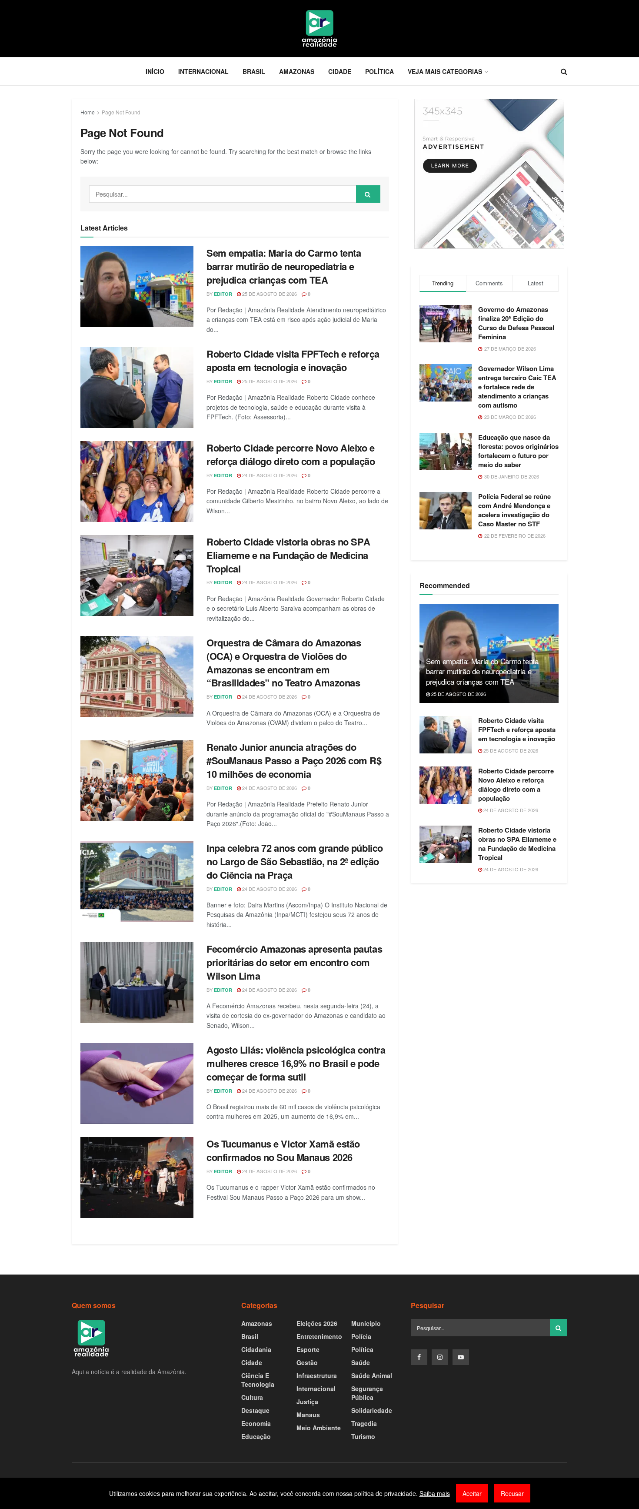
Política (379, 71)
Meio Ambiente (318, 1427)
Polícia (361, 1336)
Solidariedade (371, 1410)
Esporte (308, 1349)
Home (87, 112)
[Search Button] (368, 194)
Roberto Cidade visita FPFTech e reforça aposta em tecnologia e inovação (292, 360)
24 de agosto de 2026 (269, 475)
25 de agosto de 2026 (269, 293)
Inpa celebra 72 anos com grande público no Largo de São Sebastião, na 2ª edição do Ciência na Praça (294, 861)
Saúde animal (371, 1375)
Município (366, 1323)
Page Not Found (121, 112)
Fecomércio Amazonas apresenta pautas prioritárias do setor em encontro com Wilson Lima (294, 962)
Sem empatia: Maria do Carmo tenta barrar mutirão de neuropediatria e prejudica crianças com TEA (283, 266)
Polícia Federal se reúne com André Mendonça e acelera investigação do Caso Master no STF (514, 510)
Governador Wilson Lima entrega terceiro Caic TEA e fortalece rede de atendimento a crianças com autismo (517, 387)
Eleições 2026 (316, 1323)
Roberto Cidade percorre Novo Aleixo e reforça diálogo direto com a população (290, 454)
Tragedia (364, 1423)
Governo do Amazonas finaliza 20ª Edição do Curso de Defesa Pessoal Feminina (516, 322)
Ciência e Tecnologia (257, 1380)
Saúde (360, 1362)
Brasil (254, 71)
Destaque (255, 1410)
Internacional (203, 71)
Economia (256, 1423)
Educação (256, 1436)
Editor (223, 294)
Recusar (512, 1493)
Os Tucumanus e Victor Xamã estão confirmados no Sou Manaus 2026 (283, 1150)
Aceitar (472, 1493)
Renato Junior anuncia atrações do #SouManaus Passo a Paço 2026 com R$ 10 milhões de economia (294, 760)
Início (155, 71)
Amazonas (296, 71)
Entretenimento (319, 1336)
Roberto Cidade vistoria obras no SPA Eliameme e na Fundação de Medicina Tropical (288, 555)
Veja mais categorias (445, 71)
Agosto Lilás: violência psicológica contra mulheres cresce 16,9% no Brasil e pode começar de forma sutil (296, 1063)
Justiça (307, 1401)
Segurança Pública (367, 1393)
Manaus (308, 1414)
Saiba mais (434, 1493)
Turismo (363, 1436)
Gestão (307, 1362)
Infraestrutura (316, 1375)
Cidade (339, 71)
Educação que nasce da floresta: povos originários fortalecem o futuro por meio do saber (518, 450)
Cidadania (256, 1349)
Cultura (252, 1397)
